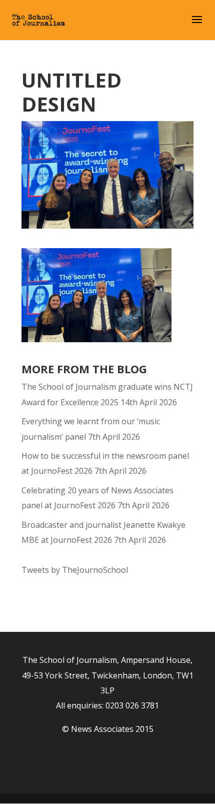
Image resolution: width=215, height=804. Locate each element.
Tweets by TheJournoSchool (75, 569)
